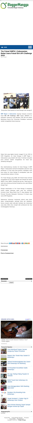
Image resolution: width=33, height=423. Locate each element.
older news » (29, 278)
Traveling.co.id (20, 418)
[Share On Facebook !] (11, 243)
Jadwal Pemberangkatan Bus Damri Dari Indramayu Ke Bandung (18, 362)
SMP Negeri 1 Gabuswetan (8, 113)
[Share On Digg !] (17, 243)
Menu (30, 47)
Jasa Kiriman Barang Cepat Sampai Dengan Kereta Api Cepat (18, 405)
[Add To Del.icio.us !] (14, 243)
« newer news (4, 278)
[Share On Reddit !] (21, 243)
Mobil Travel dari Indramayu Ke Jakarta (17, 381)
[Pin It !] (19, 243)
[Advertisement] (16, 27)
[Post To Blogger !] (24, 243)
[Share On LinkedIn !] (22, 243)
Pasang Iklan (7, 417)
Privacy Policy (13, 418)
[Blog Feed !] (29, 243)
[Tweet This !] (9, 243)
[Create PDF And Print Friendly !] (27, 243)
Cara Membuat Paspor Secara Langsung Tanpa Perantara (17, 350)
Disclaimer (26, 417)
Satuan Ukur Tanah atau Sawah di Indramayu (18, 356)
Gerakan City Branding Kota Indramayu (16, 393)
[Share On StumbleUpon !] (16, 243)
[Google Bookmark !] (25, 243)
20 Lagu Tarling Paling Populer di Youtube (18, 374)
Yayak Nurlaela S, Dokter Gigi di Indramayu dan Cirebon (17, 399)
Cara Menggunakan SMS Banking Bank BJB (18, 387)
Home (5, 47)
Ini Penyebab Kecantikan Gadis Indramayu (17, 368)
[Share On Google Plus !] (13, 243)
